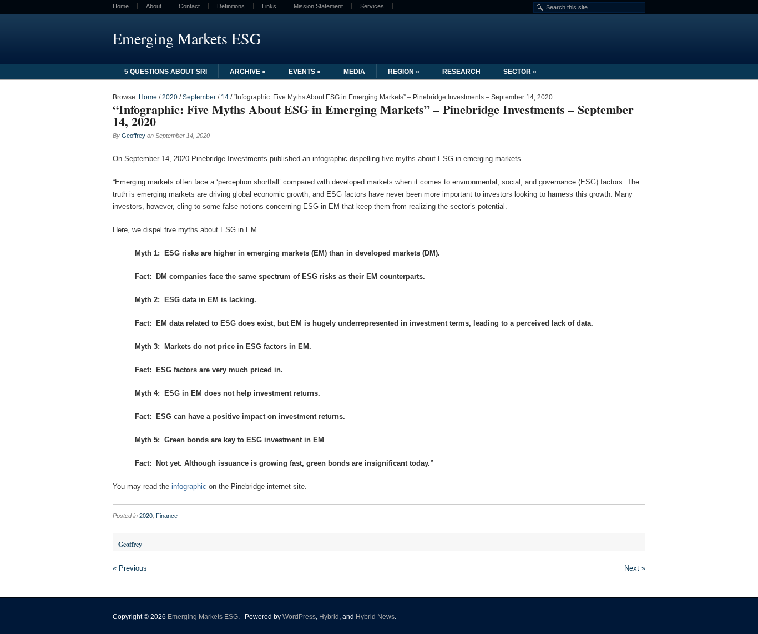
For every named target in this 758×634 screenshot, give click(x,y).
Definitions (231, 6)
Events (305, 72)
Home (121, 6)
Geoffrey (133, 135)
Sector (520, 72)
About (153, 6)
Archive (248, 72)
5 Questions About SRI (165, 72)
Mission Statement (318, 6)
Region (404, 72)
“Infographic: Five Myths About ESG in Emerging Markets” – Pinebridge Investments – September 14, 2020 (373, 115)
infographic (188, 486)
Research (461, 72)
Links (269, 6)
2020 (170, 97)
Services (372, 6)
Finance (167, 515)
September (199, 97)
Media (354, 72)
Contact (189, 6)
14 (225, 97)
